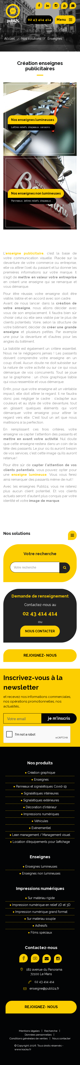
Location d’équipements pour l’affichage (41, 842)
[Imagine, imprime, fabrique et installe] (13, 17)
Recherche (50, 1030)
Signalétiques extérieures (41, 800)
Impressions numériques (41, 814)
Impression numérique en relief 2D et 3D (41, 905)
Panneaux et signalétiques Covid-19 (41, 786)
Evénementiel (41, 828)
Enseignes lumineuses (41, 866)
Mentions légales (29, 1030)
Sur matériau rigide (41, 898)
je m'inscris (59, 718)
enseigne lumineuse (29, 475)
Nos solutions (31, 38)
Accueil (9, 38)
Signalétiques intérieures (41, 793)
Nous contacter (40, 631)
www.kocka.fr (22, 1049)
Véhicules (41, 821)
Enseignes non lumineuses (41, 873)
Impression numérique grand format (41, 912)
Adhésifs (41, 925)
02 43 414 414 (39, 20)
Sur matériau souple (41, 918)
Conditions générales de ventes (29, 1038)
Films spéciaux (41, 932)
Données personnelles (38, 1034)
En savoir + (39, 124)
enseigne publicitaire (25, 253)
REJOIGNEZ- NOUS (40, 655)
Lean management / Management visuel (41, 835)
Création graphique (41, 772)
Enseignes (55, 38)
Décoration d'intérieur (41, 807)
